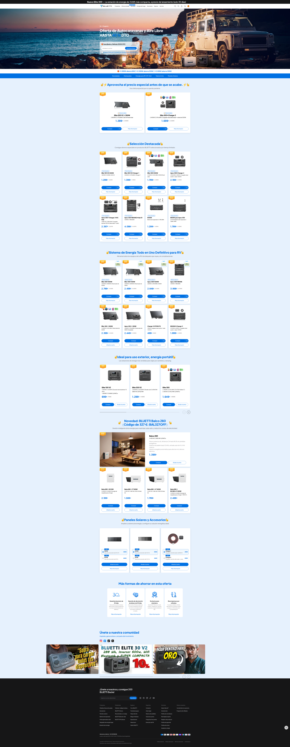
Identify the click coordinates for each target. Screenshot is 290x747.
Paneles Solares (173, 76)
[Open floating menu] (286, 728)
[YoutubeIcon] (154, 698)
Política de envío (165, 725)
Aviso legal (148, 711)
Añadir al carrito (110, 345)
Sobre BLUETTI (134, 725)
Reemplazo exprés (166, 716)
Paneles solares (103, 713)
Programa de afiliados (182, 711)
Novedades (116, 76)
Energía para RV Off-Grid (143, 76)
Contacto (148, 708)
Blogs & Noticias (134, 716)
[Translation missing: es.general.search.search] (178, 6)
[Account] (181, 6)
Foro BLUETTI (133, 708)
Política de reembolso (166, 713)
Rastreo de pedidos (151, 713)
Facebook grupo (134, 711)
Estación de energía (105, 725)
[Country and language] (188, 6)
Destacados (128, 76)
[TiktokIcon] (150, 698)
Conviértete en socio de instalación (183, 708)
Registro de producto (166, 719)
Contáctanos (187, 741)
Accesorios (102, 711)
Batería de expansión (105, 716)
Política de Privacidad (113, 52)
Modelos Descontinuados (106, 708)
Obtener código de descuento (122, 708)
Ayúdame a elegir (165, 728)
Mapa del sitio (133, 713)
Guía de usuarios (150, 716)
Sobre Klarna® (164, 708)
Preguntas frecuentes (151, 719)
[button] (184, 412)
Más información (132, 129)
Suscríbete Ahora (131, 48)
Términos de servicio (179, 741)
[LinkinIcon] (147, 698)
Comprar (109, 129)
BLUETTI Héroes (119, 711)
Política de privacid (169, 741)
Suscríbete (133, 698)
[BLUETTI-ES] (106, 6)
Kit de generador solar (105, 719)
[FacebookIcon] (144, 698)
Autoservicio (164, 711)
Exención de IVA (150, 722)
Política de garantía (166, 722)
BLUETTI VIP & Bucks (120, 719)
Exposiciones (133, 719)
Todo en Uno (160, 76)
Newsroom (133, 722)
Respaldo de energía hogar (106, 722)
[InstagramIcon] (140, 698)
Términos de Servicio (127, 52)
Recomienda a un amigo (121, 713)
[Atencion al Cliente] (175, 6)
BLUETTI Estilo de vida (120, 716)
